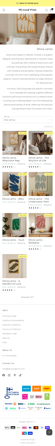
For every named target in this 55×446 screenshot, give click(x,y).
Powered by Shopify (27, 440)
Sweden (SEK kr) (26, 422)
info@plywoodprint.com (13, 369)
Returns (6, 338)
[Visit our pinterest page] (14, 375)
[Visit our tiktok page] (20, 375)
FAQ (4, 342)
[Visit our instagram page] (9, 375)
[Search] (46, 10)
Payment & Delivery (11, 325)
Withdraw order (9, 333)
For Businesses (9, 355)
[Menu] (3, 10)
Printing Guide (9, 316)
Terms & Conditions (11, 329)
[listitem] (27, 3)
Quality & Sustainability (13, 320)
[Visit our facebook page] (3, 375)
